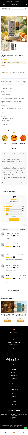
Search (25, 224)
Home (2, 11)
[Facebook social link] (4, 124)
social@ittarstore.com (14, 418)
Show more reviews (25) (14, 290)
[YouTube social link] (16, 365)
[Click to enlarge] (23, 39)
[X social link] (6, 124)
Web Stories (14, 404)
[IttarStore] (14, 235)
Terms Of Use (14, 372)
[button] (2, 29)
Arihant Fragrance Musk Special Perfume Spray (21, 315)
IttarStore (17, 235)
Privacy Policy (14, 378)
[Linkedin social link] (9, 124)
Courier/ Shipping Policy (14, 383)
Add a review (14, 219)
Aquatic (18, 11)
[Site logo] (14, 4)
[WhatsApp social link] (11, 124)
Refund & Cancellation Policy (14, 381)
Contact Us (14, 396)
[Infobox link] (4, 140)
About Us (14, 393)
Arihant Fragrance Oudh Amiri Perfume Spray (7, 315)
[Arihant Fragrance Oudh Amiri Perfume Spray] (7, 307)
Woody (5, 316)
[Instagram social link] (14, 365)
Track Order (14, 401)
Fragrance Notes (11, 11)
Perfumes (12, 118)
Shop (6, 11)
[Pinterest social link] (8, 124)
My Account (14, 399)
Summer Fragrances (7, 120)
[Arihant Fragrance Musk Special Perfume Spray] (20, 307)
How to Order (14, 375)
